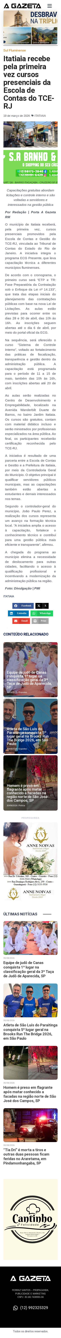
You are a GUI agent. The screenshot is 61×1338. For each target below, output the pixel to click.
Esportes (23, 692)
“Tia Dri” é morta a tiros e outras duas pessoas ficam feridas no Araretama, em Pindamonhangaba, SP (26, 1156)
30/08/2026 (12, 692)
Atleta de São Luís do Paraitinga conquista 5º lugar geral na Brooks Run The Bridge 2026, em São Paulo (28, 736)
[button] (23, 606)
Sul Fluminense (14, 50)
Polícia (22, 805)
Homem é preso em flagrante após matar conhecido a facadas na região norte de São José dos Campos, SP (27, 793)
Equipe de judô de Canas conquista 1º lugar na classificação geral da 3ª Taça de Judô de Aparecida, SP (29, 679)
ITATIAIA (40, 115)
